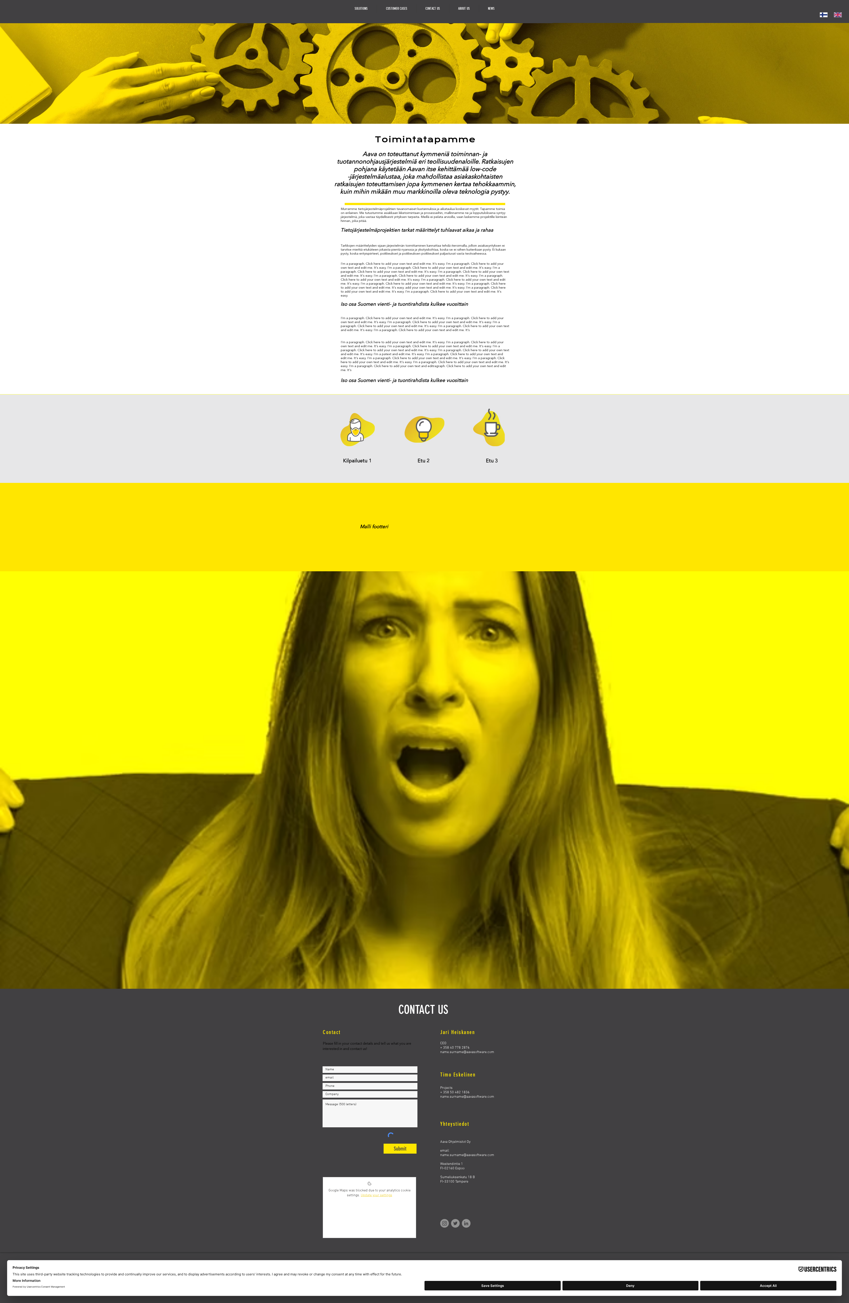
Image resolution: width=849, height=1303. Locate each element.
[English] (838, 14)
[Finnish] (824, 14)
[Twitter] (455, 1223)
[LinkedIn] (466, 1223)
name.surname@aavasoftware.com (467, 1052)
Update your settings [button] (376, 1195)
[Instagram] (444, 1223)
